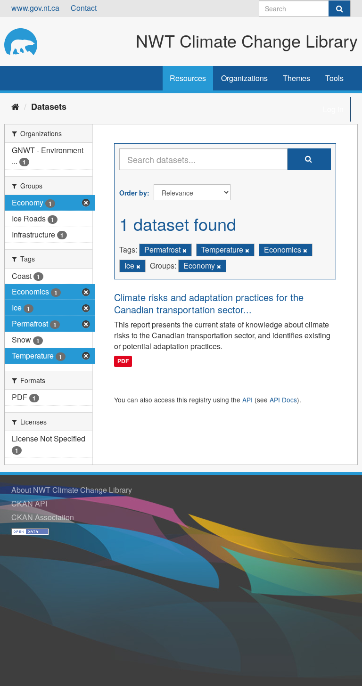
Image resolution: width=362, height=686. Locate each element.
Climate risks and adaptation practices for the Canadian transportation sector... (209, 303)
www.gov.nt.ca (35, 7)
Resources (188, 78)
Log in (333, 109)
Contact (84, 7)
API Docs (283, 399)
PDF (123, 361)
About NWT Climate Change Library (71, 489)
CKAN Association (42, 517)
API (247, 399)
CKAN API (29, 503)
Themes (296, 78)
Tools (334, 78)
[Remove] (184, 250)
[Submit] (339, 8)
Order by (133, 192)
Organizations (244, 78)
